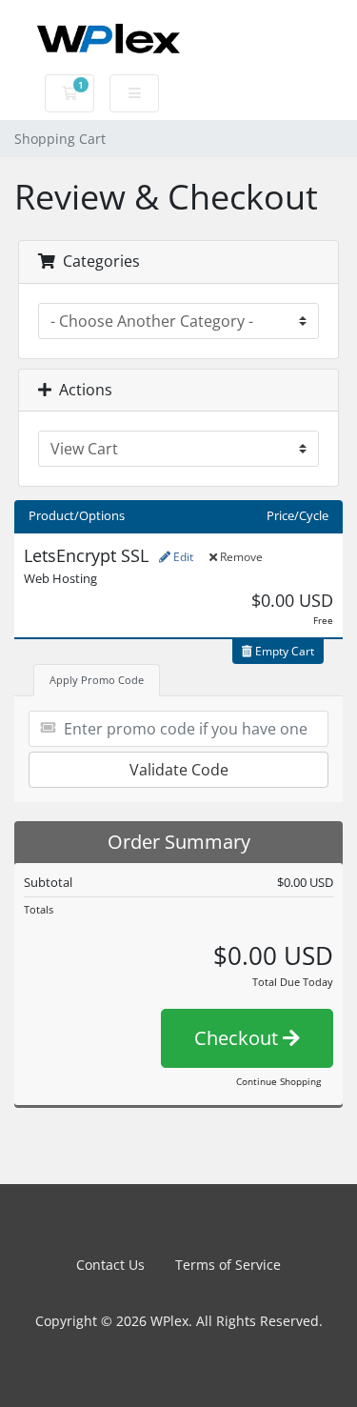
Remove (240, 557)
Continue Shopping (278, 1081)
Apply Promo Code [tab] (97, 680)
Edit (181, 557)
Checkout (238, 1038)
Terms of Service (228, 1265)
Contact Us (110, 1265)
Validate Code (178, 769)
